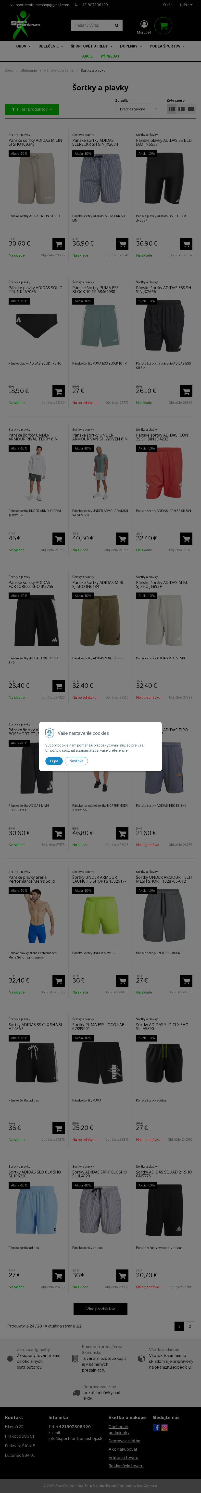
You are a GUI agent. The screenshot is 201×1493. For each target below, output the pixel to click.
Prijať (54, 761)
